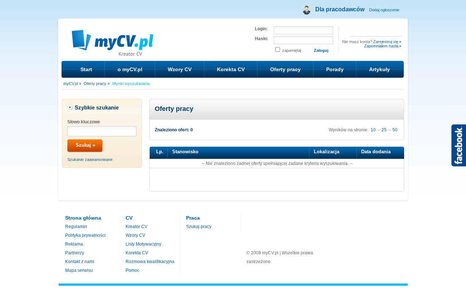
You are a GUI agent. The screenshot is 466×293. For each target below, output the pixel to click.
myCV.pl (70, 83)
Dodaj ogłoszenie (384, 10)
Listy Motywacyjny (143, 244)
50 (395, 129)
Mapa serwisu (79, 270)
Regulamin (76, 226)
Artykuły (379, 69)
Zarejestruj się (385, 41)
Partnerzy (74, 252)
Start (86, 69)
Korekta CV (231, 69)
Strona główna (83, 218)
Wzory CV (179, 69)
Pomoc (132, 270)
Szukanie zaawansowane (89, 159)
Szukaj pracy (199, 226)
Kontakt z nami (79, 261)
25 (384, 129)
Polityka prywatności (85, 235)
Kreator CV (136, 226)
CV (129, 218)
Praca (193, 218)
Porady (335, 69)
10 (373, 129)
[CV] (113, 52)
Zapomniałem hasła (381, 46)
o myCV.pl (130, 69)
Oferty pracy (285, 69)
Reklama (74, 244)
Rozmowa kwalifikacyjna (150, 261)
